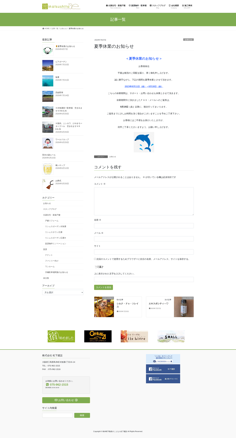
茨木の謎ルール (49, 155)
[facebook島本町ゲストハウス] (163, 378)
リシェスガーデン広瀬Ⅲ (55, 238)
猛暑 (57, 77)
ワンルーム (50, 266)
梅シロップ (60, 165)
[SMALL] (171, 336)
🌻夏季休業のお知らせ (65, 46)
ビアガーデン (61, 62)
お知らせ (188, 40)
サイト (97, 246)
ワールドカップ (62, 139)
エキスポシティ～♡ (158, 303)
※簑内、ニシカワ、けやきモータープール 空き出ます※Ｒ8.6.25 (68, 126)
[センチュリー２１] (98, 336)
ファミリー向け (51, 261)
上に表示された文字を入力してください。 (115, 273)
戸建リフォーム (51, 221)
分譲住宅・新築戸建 (51, 215)
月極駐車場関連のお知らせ (56, 272)
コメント (100, 184)
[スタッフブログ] (104, 307)
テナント (49, 255)
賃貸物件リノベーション (55, 243)
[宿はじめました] (61, 336)
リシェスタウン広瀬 (53, 232)
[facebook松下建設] (163, 368)
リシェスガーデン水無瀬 (55, 226)
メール (98, 233)
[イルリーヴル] (134, 336)
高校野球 (59, 92)
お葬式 (58, 181)
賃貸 (45, 249)
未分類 (46, 278)
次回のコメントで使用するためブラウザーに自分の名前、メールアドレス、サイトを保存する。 (143, 259)
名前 (97, 220)
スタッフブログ (50, 209)
